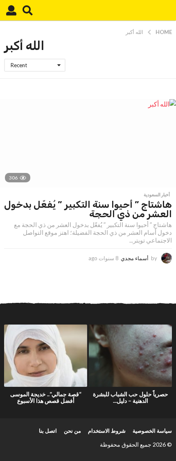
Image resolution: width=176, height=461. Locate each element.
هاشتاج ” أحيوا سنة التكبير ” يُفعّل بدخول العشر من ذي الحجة (88, 209)
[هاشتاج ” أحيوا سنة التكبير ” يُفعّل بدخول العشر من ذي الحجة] (88, 143)
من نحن (72, 430)
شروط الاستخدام (107, 430)
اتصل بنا (48, 430)
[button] (28, 10)
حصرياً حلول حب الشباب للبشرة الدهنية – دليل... (130, 397)
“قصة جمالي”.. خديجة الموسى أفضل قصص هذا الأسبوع (45, 397)
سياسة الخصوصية (152, 430)
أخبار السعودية (157, 194)
